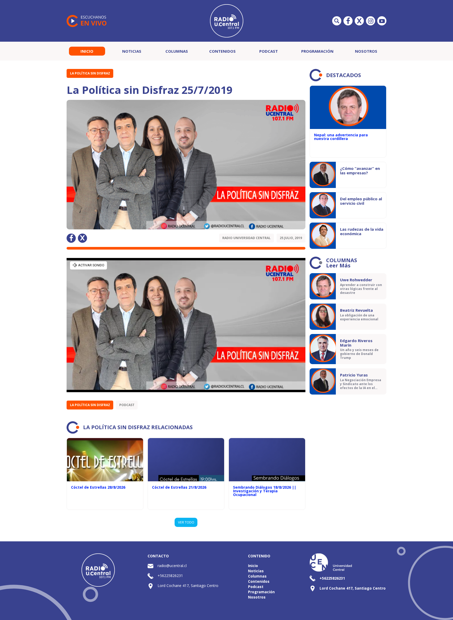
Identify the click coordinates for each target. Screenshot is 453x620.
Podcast (268, 51)
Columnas (176, 51)
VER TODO (186, 522)
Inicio (86, 51)
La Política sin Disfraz (90, 73)
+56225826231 (170, 575)
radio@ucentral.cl (172, 565)
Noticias (131, 51)
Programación (317, 51)
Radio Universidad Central (246, 238)
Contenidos (222, 51)
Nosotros (366, 51)
